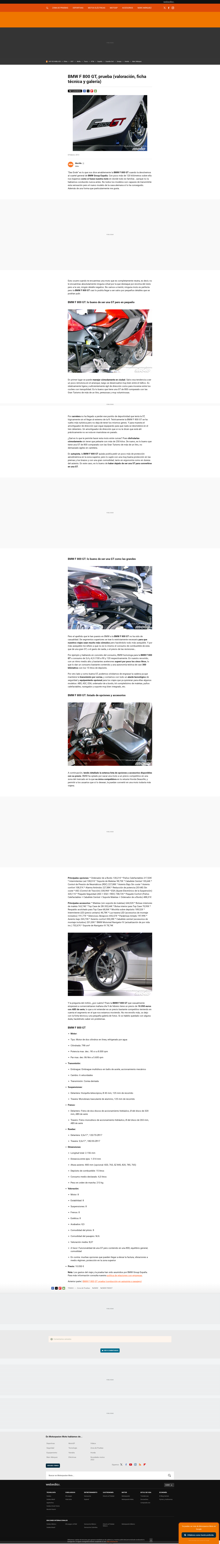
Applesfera (50, 1503)
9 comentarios (76, 91)
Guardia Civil (110, 61)
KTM (92, 61)
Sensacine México (90, 1524)
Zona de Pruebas (60, 8)
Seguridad (50, 1448)
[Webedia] (168, 1)
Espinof (86, 1499)
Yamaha (72, 1453)
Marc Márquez (145, 8)
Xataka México (51, 1524)
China (65, 61)
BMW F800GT (107, 1288)
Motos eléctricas (96, 8)
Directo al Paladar (108, 1496)
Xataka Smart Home (53, 1506)
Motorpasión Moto (127, 1499)
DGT (72, 61)
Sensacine (87, 1496)
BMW (96, 1288)
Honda (127, 61)
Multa (79, 61)
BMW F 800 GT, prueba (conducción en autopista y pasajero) (112, 1281)
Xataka (49, 1496)
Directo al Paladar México (108, 1525)
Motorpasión (126, 1496)
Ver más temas (53, 1465)
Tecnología (73, 1448)
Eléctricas (72, 1457)
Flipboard (91, 91)
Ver (111, 1350)
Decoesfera (144, 1499)
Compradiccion (145, 1503)
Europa (119, 61)
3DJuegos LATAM (71, 1524)
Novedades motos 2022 (98, 1458)
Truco (86, 61)
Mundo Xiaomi (51, 1509)
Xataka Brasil (51, 1527)
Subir (167, 1485)
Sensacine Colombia (90, 1527)
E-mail (95, 91)
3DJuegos (68, 1496)
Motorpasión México (128, 1524)
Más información (112, 1541)
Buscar (169, 1475)
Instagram (172, 8)
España (99, 61)
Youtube (130, 1464)
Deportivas (78, 8)
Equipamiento (52, 1453)
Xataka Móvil (51, 1499)
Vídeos (93, 1443)
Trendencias (144, 1496)
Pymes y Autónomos (166, 1499)
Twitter (164, 8)
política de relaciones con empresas (124, 1275)
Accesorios (127, 8)
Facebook (168, 8)
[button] (79, 163)
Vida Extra (68, 1499)
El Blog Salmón (164, 1496)
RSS (140, 1464)
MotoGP (114, 8)
